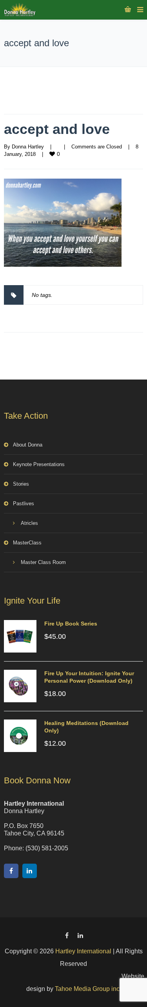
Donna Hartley (28, 147)
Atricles (29, 523)
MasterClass (27, 543)
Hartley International (83, 951)
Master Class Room (43, 562)
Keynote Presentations (39, 464)
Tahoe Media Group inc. (88, 988)
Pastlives (23, 503)
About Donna (27, 445)
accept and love (57, 129)
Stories (21, 484)
